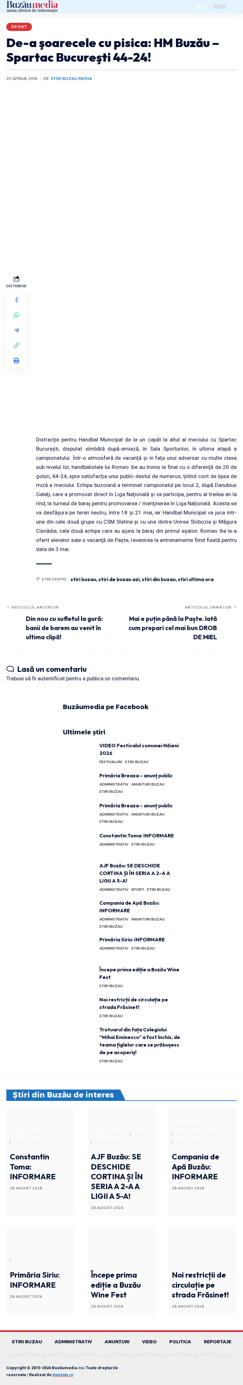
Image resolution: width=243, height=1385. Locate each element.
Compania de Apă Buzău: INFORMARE (195, 1166)
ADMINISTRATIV (113, 784)
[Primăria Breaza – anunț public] (79, 783)
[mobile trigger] (231, 6)
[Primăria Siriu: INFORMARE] (79, 947)
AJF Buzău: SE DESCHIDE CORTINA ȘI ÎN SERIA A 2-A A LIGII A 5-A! (134, 873)
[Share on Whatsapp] (16, 315)
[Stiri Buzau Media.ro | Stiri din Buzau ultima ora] (32, 6)
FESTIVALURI (110, 762)
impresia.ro (63, 1374)
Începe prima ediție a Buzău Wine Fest (116, 1284)
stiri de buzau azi (119, 579)
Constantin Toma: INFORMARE (136, 835)
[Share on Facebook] (16, 299)
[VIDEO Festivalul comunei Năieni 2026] (79, 753)
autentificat (51, 678)
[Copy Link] (16, 345)
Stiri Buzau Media (71, 78)
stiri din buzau (159, 579)
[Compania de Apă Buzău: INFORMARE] (79, 911)
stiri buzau (83, 579)
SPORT (19, 26)
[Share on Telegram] (16, 330)
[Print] (16, 360)
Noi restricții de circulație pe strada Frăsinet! (200, 1284)
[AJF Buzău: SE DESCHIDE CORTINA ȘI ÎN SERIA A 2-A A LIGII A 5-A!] (79, 873)
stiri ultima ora (196, 579)
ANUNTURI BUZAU (148, 784)
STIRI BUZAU (136, 762)
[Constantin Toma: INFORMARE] (79, 843)
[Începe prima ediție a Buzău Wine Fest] (79, 977)
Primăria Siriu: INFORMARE (132, 939)
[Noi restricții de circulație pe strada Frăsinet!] (79, 1007)
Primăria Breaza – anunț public (136, 775)
